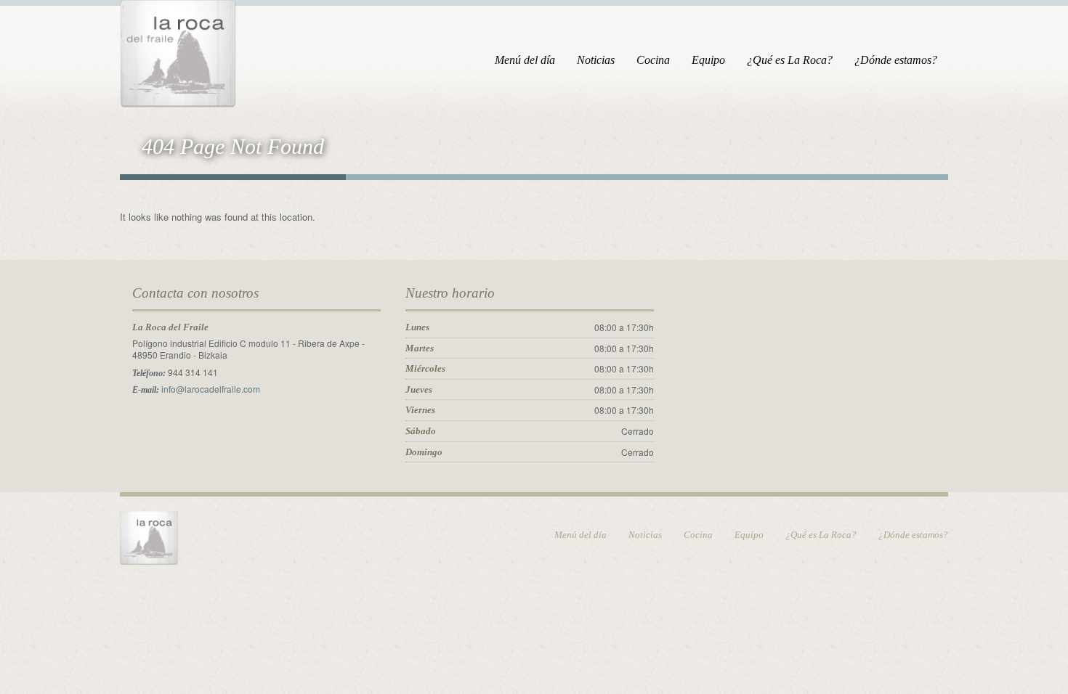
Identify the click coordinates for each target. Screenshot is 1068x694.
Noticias (596, 60)
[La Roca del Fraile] (178, 51)
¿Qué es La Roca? (790, 60)
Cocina (653, 60)
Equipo (708, 60)
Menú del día (525, 60)
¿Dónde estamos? (895, 60)
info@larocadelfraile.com (210, 389)
